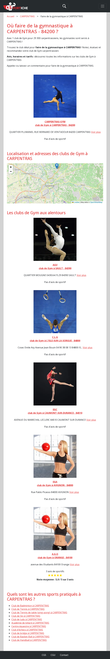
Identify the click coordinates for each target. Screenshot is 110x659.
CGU (53, 655)
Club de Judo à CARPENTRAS (26, 619)
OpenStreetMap (96, 202)
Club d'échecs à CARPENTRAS (27, 629)
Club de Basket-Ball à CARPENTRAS (30, 636)
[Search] (64, 6)
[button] (57, 166)
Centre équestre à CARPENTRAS (28, 626)
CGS (44, 655)
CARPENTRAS (27, 16)
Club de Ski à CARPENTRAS (25, 616)
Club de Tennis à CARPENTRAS (28, 609)
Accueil (10, 16)
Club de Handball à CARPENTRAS (29, 640)
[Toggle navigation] (103, 6)
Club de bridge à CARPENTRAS (27, 633)
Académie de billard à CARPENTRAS (30, 622)
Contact (64, 655)
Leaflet (76, 202)
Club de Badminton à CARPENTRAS (30, 605)
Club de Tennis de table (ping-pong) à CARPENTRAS (39, 612)
